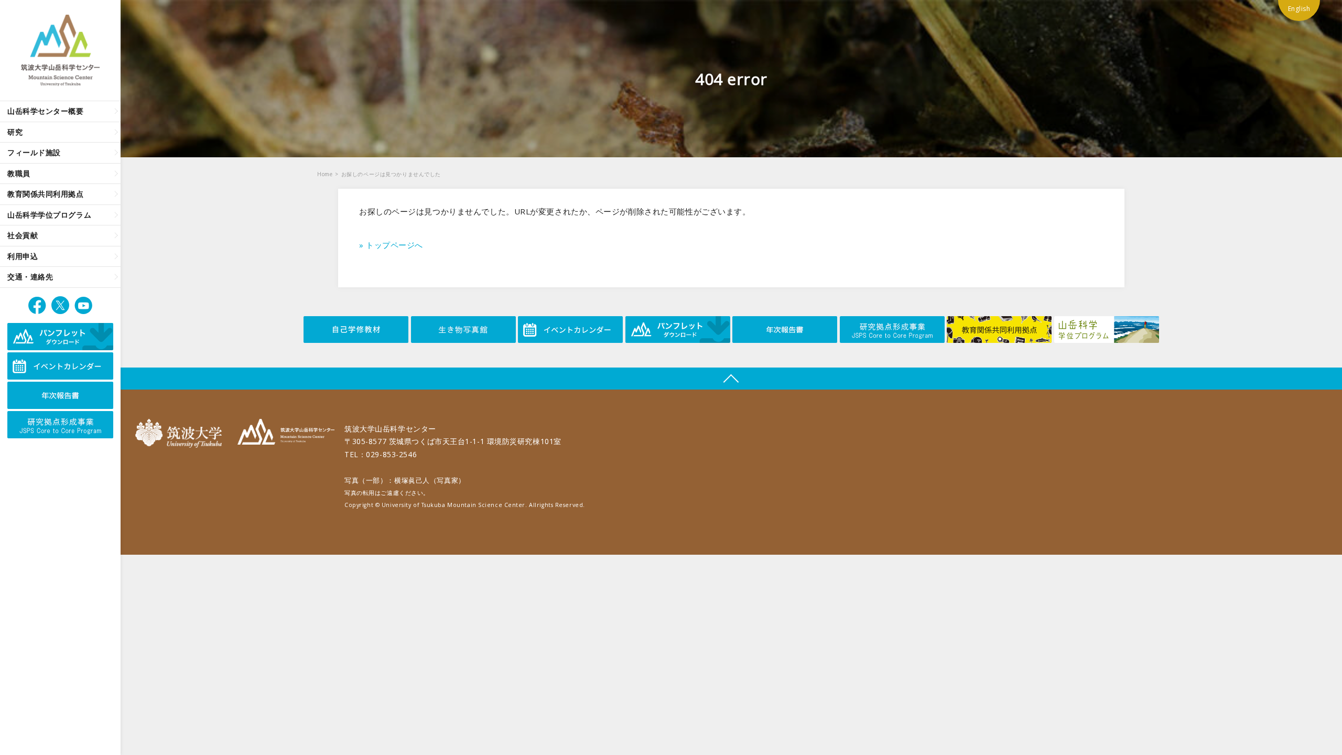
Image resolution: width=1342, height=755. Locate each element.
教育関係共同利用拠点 (45, 194)
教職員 (18, 173)
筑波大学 (181, 433)
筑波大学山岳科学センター (285, 433)
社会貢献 (22, 235)
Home (324, 174)
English (1299, 8)
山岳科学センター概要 (45, 111)
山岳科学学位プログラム (49, 215)
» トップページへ (391, 245)
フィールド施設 (34, 152)
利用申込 (22, 256)
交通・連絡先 (30, 277)
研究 (15, 132)
